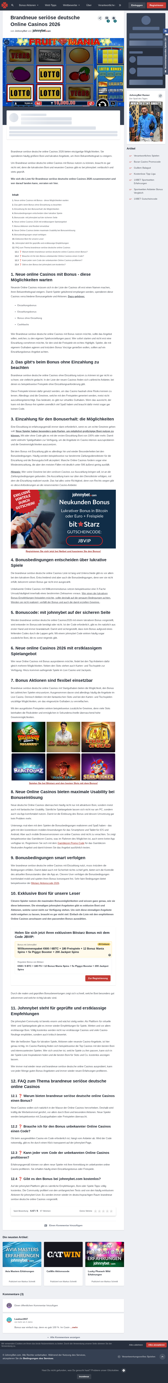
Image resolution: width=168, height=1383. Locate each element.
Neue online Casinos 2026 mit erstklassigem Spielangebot (40, 222)
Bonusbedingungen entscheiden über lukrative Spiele (38, 213)
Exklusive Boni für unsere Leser (29, 239)
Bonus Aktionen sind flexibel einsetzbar (31, 226)
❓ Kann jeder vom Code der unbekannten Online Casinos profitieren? (50, 260)
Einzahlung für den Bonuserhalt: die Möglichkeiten (36, 209)
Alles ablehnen (136, 1345)
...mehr (74, 1327)
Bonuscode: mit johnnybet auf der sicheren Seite (35, 217)
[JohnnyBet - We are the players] (4, 5)
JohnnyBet (21, 31)
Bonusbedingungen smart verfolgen (30, 235)
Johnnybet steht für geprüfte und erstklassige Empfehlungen (42, 243)
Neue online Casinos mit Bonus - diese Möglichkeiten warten (41, 200)
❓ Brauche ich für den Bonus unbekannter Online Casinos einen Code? (51, 256)
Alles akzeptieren (156, 1345)
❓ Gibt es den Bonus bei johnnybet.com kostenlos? (42, 264)
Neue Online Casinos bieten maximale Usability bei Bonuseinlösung (44, 230)
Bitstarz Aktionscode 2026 (45, 883)
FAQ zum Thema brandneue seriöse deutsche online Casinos (42, 247)
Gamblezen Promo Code (71, 843)
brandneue (84, 1376)
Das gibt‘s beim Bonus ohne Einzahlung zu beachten (38, 205)
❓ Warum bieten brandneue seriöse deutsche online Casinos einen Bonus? (53, 252)
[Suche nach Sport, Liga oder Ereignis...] (12, 5)
